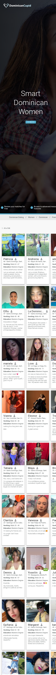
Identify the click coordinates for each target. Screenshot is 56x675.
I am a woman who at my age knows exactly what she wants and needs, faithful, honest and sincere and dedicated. (37, 640)
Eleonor (32, 415)
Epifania (8, 624)
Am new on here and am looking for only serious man (38, 374)
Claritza (8, 520)
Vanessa (33, 520)
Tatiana (8, 468)
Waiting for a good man (36, 426)
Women (31, 217)
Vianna (7, 415)
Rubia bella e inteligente (36, 534)
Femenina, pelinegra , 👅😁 (37, 583)
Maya (31, 468)
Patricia (8, 259)
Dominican (43, 217)
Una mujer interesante (35, 635)
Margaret (33, 624)
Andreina (33, 259)
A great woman (33, 429)
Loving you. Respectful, (36, 586)
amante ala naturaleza (11, 635)
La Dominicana (36, 311)
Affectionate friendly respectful (10, 639)
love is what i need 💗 (10, 374)
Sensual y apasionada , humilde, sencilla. (38, 270)
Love (31, 363)
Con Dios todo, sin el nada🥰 (38, 531)
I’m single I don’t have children (10, 534)
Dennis (7, 572)
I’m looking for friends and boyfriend (13, 531)
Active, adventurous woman (13, 270)
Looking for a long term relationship (13, 426)
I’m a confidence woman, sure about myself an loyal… (37, 482)
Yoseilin (33, 572)
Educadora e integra (10, 322)
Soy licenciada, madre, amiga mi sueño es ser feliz (12, 587)
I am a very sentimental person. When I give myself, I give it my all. (13, 378)
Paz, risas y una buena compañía (13, 479)
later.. (5, 429)
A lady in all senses (34, 479)
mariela (8, 363)
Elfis (6, 311)
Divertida (6, 583)
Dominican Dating (16, 217)
